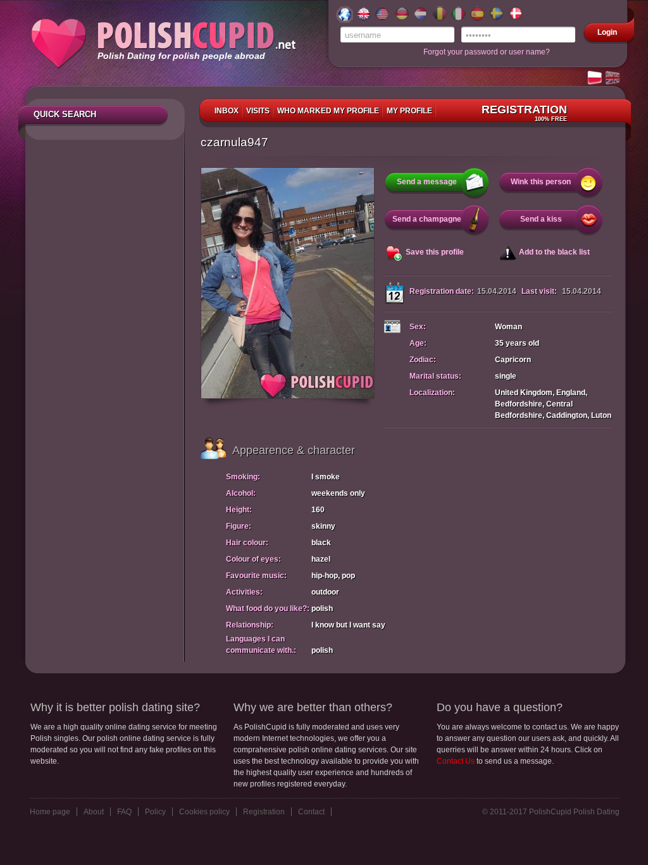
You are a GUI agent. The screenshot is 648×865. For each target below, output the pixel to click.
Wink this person (541, 181)
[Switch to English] (613, 78)
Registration (524, 112)
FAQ (124, 811)
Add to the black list (554, 252)
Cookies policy (204, 811)
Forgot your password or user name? (486, 51)
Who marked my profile (328, 110)
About (94, 811)
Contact (311, 811)
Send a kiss (541, 219)
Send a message (427, 181)
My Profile (409, 110)
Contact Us (456, 761)
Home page (50, 811)
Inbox (227, 110)
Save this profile (435, 252)
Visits (258, 110)
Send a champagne (426, 219)
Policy (155, 811)
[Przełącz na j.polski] (595, 78)
